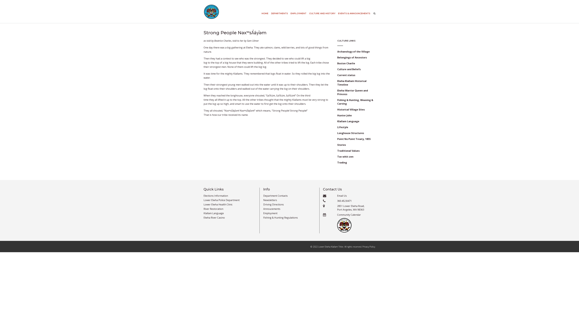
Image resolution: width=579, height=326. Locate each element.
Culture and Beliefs (349, 69)
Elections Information (216, 195)
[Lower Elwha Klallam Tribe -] (211, 12)
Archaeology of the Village (353, 51)
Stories (341, 145)
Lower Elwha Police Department (222, 200)
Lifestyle (342, 127)
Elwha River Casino (214, 217)
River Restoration (213, 209)
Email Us (342, 195)
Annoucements (271, 209)
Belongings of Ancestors (352, 57)
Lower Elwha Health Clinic (218, 204)
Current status (346, 75)
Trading (342, 162)
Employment (298, 13)
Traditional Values (348, 150)
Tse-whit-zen (345, 156)
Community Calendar (349, 214)
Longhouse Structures (350, 133)
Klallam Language (348, 121)
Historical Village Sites (351, 109)
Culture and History (322, 13)
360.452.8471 (344, 201)
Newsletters (270, 200)
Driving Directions (273, 204)
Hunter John (344, 115)
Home (265, 13)
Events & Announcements (354, 13)
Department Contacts (275, 195)
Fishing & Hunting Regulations (280, 217)
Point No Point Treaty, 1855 (354, 139)
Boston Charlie (346, 63)
